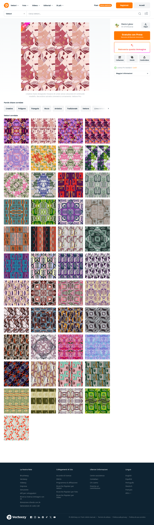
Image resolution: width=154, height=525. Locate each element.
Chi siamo (94, 482)
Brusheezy (24, 475)
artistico (58, 108)
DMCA (58, 479)
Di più (58, 5)
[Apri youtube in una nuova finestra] (55, 517)
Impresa (23, 486)
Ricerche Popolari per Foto (67, 492)
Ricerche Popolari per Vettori (65, 487)
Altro (127, 493)
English (129, 475)
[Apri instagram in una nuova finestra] (35, 517)
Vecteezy (23, 479)
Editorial (47, 5)
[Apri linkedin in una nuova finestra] (39, 517)
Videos (35, 5)
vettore (86, 108)
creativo (9, 108)
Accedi (142, 5)
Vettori (14, 5)
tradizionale (72, 108)
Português (130, 482)
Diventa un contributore (95, 487)
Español (129, 479)
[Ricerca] (139, 13)
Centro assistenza (97, 475)
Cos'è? (135, 68)
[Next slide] (106, 109)
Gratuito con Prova (132, 35)
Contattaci (94, 479)
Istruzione (24, 490)
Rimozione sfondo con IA (30, 502)
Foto (24, 5)
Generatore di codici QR (30, 506)
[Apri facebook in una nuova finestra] (31, 517)
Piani (96, 5)
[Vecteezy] (6, 5)
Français (129, 490)
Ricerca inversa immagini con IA (32, 498)
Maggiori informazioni (124, 73)
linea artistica (100, 108)
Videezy (23, 482)
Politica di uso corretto (137, 517)
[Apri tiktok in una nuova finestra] (47, 517)
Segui (146, 27)
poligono (22, 108)
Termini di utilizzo (104, 517)
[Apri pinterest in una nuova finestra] (43, 517)
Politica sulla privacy (120, 517)
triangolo (35, 108)
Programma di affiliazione (66, 482)
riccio (46, 108)
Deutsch (129, 486)
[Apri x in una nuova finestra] (51, 517)
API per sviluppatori (28, 493)
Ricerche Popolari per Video (65, 496)
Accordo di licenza (63, 475)
